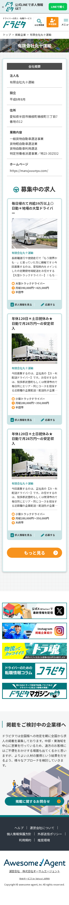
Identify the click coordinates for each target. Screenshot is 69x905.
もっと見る (34, 553)
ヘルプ (19, 827)
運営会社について (42, 827)
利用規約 (25, 840)
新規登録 (52, 24)
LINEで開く (58, 7)
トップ (7, 35)
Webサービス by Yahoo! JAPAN (34, 878)
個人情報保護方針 (19, 834)
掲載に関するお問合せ (33, 801)
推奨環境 (44, 840)
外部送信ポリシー (50, 834)
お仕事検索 (39, 25)
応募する (50, 304)
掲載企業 (20, 35)
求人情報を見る (23, 304)
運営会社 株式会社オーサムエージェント (34, 871)
